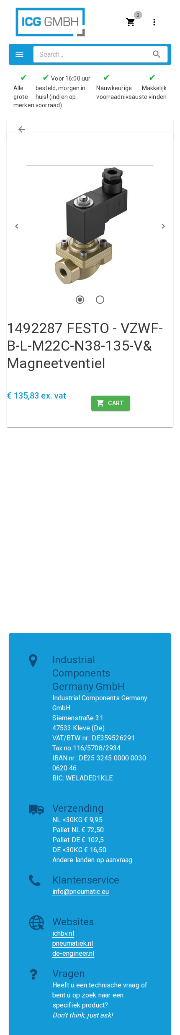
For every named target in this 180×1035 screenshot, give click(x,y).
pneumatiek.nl (72, 943)
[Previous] (17, 226)
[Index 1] (80, 300)
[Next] (163, 226)
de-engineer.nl (73, 953)
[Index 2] (100, 300)
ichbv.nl (63, 933)
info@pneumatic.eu (80, 892)
